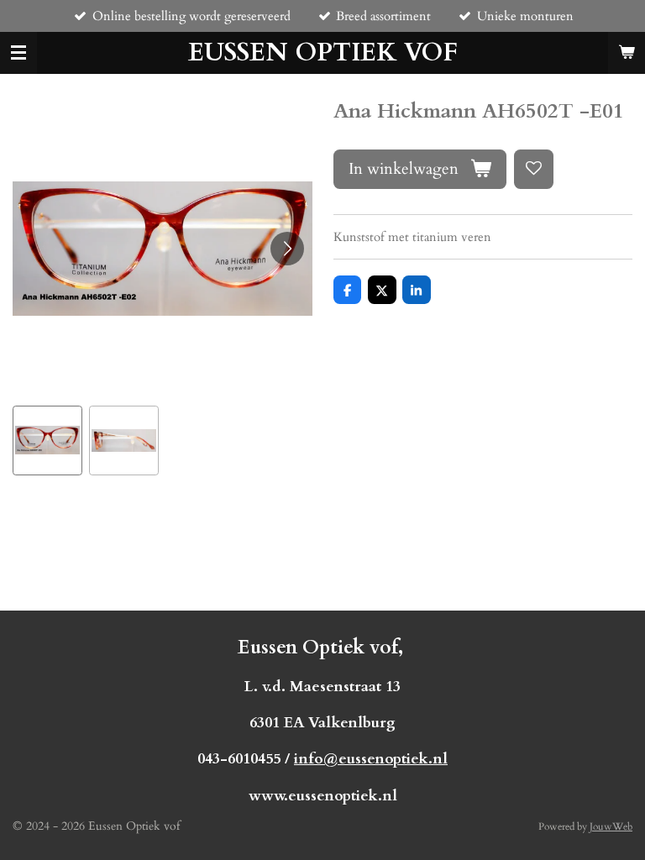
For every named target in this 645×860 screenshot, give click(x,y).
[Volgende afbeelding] (287, 248)
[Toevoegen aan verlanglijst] (533, 169)
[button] (47, 440)
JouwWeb (611, 826)
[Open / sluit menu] (18, 53)
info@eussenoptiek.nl (371, 758)
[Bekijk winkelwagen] (626, 53)
